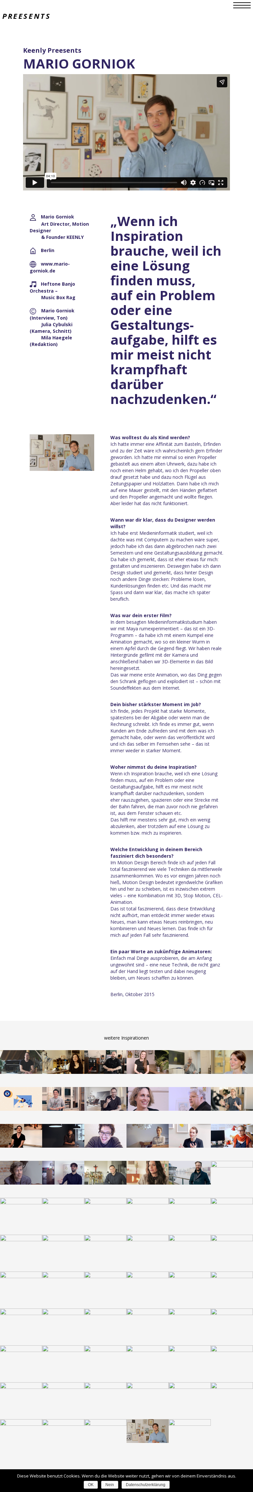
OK (91, 1484)
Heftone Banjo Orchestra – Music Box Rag (52, 291)
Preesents (26, 15)
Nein (109, 1484)
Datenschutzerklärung (145, 1484)
